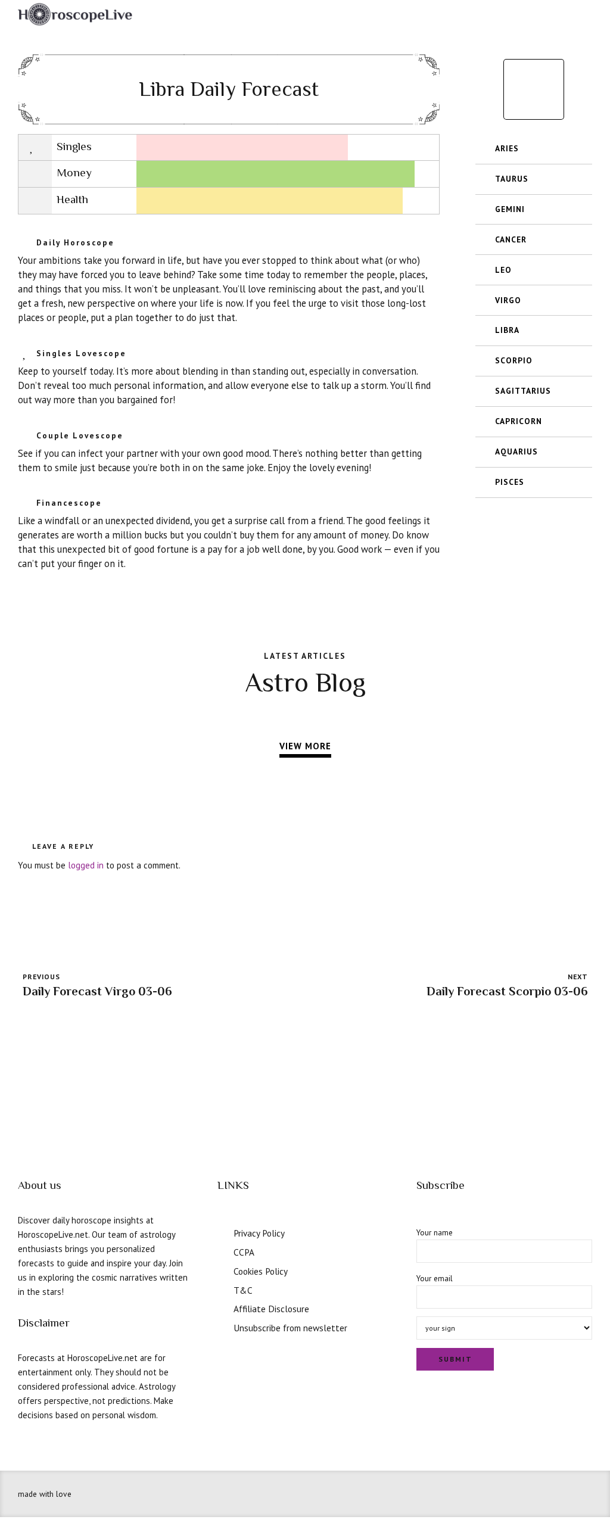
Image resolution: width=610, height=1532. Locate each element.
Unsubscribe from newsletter (290, 1328)
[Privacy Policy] (221, 1232)
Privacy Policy (259, 1233)
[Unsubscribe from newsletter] (221, 1326)
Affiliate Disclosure (271, 1309)
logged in (86, 865)
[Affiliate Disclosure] (221, 1307)
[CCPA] (221, 1251)
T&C (243, 1290)
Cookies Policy (261, 1271)
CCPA (244, 1252)
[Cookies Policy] (221, 1270)
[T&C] (221, 1289)
